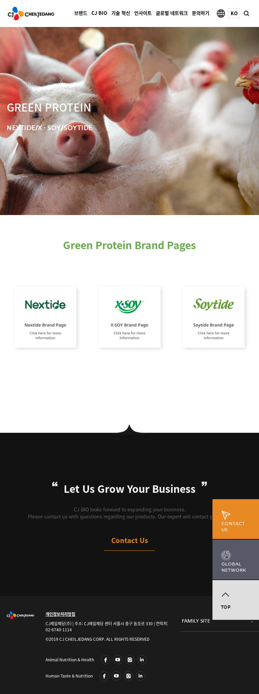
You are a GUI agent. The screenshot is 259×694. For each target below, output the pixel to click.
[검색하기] (246, 12)
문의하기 (200, 12)
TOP (226, 607)
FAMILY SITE (196, 621)
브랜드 (80, 12)
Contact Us (129, 540)
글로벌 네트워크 (172, 12)
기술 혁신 (120, 12)
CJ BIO (99, 12)
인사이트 (143, 12)
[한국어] (234, 13)
